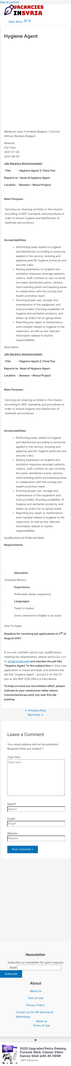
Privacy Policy (35, 1005)
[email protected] (18, 661)
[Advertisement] (35, 84)
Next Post (35, 714)
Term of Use (35, 998)
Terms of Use (41, 1025)
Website (12, 833)
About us (41, 1021)
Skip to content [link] (9, 2)
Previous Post (35, 710)
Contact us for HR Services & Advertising (34, 1014)
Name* (11, 804)
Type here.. (14, 757)
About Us (35, 991)
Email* (11, 818)
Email (13, 967)
